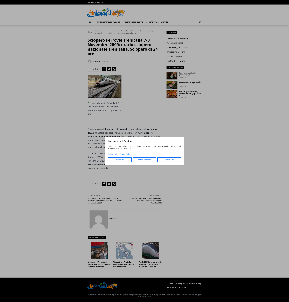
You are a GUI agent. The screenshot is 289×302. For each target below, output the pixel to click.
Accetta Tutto (169, 160)
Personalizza (120, 160)
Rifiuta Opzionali (144, 160)
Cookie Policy (113, 154)
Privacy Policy (125, 154)
